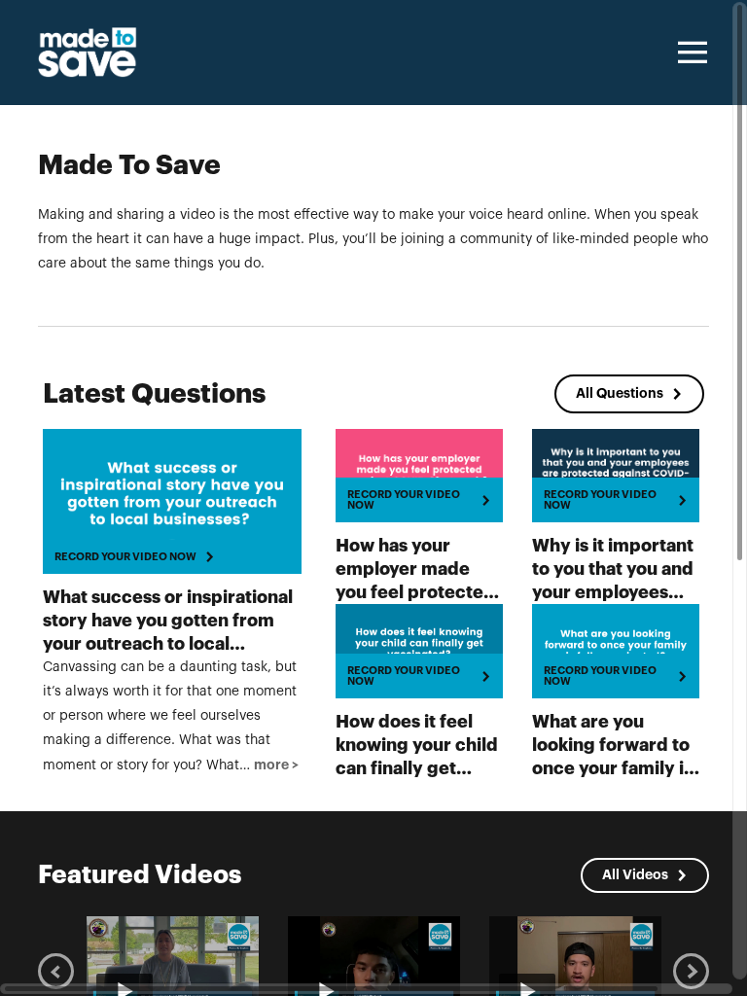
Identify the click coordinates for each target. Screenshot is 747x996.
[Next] (691, 971)
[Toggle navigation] (689, 52)
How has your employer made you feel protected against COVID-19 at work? (417, 592)
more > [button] (276, 764)
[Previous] (56, 971)
